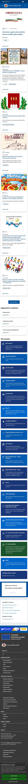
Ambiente (5, 704)
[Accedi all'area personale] (23, 1)
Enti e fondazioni (6, 666)
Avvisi (6, 28)
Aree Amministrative (7, 662)
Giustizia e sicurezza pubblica (9, 699)
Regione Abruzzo (5, 1)
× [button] (26, 764)
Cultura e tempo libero (8, 681)
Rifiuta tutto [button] (14, 778)
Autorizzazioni (6, 708)
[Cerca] (25, 5)
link (1, 773)
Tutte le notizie (13, 302)
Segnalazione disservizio (8, 752)
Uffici (4, 664)
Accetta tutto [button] (14, 775)
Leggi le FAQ (5, 754)
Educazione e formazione (8, 697)
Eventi (4, 726)
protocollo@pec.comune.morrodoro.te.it (12, 743)
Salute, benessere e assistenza (10, 706)
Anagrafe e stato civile (8, 679)
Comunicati (7, 66)
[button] (14, 782)
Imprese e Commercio (8, 685)
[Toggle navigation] (2, 5)
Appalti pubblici (6, 687)
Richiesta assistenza (7, 756)
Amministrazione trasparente (9, 762)
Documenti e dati (7, 672)
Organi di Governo (7, 660)
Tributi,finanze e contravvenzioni (10, 702)
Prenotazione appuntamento (9, 750)
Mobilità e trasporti (7, 691)
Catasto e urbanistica (7, 689)
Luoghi (4, 724)
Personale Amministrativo (9, 670)
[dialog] (14, 773)
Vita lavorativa (6, 683)
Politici (4, 668)
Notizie (4, 714)
